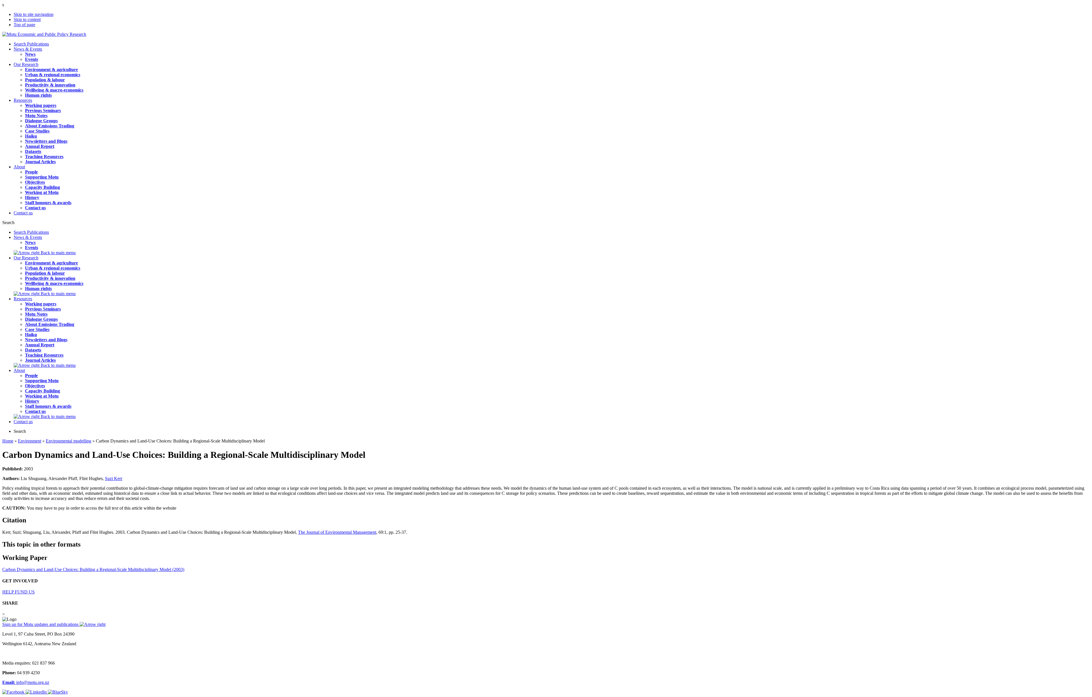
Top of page (24, 24)
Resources (23, 100)
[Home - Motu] (44, 34)
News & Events (28, 49)
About (19, 166)
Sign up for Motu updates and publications (41, 624)
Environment (29, 441)
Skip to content (27, 19)
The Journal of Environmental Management (337, 532)
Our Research (26, 64)
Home (7, 441)
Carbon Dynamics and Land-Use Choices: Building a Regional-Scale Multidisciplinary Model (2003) (93, 569)
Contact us (23, 212)
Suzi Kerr (113, 478)
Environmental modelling (68, 441)
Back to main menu (58, 252)
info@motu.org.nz (25, 682)
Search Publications (31, 44)
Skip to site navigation (33, 14)
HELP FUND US (18, 592)
